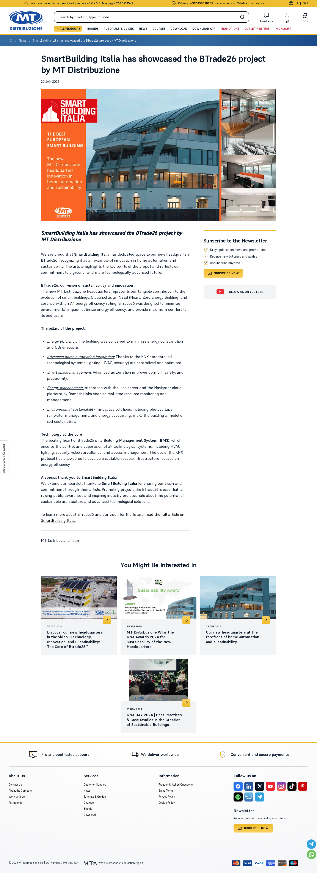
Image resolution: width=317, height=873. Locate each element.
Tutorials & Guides (119, 29)
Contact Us (15, 784)
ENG (305, 3)
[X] (259, 786)
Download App (203, 29)
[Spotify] (238, 797)
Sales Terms (166, 790)
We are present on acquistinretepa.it (121, 863)
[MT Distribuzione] (26, 20)
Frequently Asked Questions (175, 784)
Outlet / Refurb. (257, 29)
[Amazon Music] (248, 797)
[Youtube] (270, 786)
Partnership (15, 803)
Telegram (260, 3)
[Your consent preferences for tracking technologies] (4, 459)
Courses (158, 29)
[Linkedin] (248, 786)
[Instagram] (281, 786)
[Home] (11, 40)
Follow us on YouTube (245, 292)
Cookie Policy (166, 803)
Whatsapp (243, 3)
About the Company (20, 790)
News (143, 29)
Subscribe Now (226, 273)
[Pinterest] (302, 786)
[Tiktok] (292, 786)
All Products (70, 29)
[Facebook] (238, 786)
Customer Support (95, 784)
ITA (296, 3)
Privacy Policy (166, 796)
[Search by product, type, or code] (244, 17)
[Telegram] (259, 797)
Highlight (283, 29)
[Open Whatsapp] (311, 854)
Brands (93, 29)
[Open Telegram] (311, 844)
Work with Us (17, 796)
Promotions (229, 29)
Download (179, 29)
